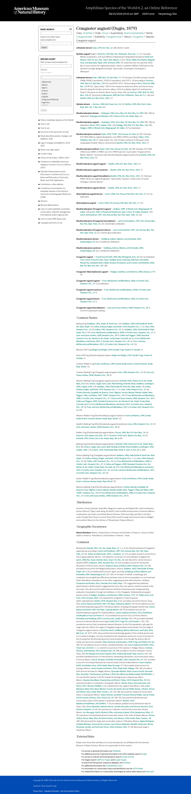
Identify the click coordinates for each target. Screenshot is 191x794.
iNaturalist (150, 772)
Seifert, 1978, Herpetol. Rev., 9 (106, 601)
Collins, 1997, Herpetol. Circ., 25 (108, 330)
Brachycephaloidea (134, 33)
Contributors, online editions (51, 184)
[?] (71, 29)
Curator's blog (46, 154)
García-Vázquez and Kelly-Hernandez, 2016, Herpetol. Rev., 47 (117, 660)
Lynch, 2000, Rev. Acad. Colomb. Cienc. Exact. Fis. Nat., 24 (100, 560)
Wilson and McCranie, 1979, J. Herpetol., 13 (106, 554)
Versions (43, 201)
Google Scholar (128, 757)
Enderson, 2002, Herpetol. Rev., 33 (103, 563)
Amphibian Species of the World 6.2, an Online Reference (131, 8)
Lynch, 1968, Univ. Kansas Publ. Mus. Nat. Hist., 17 (125, 194)
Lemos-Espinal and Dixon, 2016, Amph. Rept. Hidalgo (112, 668)
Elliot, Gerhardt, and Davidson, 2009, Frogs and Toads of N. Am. (129, 642)
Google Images (120, 760)
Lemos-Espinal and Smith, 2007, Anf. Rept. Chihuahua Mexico (106, 604)
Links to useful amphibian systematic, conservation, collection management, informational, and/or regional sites (55, 212)
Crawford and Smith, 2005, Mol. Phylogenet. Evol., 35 (117, 257)
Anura (105, 33)
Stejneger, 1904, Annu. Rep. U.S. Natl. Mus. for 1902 (122, 113)
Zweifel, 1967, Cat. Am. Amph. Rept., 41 (103, 548)
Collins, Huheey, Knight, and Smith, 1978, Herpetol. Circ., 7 (117, 327)
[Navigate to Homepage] (31, 10)
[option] (57, 82)
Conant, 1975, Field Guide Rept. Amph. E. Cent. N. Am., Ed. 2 (116, 450)
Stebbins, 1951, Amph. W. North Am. (102, 324)
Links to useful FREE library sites (53, 219)
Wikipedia (117, 751)
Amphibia (88, 33)
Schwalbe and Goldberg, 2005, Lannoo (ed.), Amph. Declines (102, 619)
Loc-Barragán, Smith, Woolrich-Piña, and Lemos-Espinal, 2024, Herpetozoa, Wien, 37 (118, 712)
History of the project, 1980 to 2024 (54, 158)
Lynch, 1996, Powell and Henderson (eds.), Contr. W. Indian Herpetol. (119, 212)
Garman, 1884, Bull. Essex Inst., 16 (107, 104)
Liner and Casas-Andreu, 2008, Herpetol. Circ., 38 (127, 308)
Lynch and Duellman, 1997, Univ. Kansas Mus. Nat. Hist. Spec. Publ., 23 (109, 215)
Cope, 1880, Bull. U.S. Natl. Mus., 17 (106, 78)
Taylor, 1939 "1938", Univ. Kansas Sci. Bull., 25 (120, 134)
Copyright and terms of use (51, 223)
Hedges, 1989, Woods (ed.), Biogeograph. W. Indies (102, 128)
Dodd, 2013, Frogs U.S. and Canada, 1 (124, 621)
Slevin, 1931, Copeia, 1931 (100, 125)
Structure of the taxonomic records (54, 132)
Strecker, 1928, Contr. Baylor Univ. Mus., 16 (126, 436)
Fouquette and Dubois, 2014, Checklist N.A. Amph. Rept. (99, 583)
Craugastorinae (114, 37)
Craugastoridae (84, 37)
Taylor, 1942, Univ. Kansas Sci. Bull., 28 (115, 149)
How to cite (45, 124)
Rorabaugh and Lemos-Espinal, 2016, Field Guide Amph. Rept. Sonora (114, 654)
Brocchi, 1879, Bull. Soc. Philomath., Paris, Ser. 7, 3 (118, 54)
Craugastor (137, 37)
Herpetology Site (167, 14)
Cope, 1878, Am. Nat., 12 (102, 48)
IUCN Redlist (138, 769)
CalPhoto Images (104, 760)
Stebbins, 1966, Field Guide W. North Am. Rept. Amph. (119, 387)
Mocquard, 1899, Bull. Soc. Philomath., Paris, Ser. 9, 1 (124, 95)
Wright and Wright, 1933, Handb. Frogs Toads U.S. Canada (116, 350)
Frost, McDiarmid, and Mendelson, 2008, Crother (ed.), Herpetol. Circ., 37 (122, 333)
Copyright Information (52, 791)
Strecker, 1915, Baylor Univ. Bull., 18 (91, 436)
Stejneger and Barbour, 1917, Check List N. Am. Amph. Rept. (114, 116)
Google (144, 754)
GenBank (127, 763)
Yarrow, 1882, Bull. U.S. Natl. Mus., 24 (130, 433)
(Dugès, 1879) (106, 29)
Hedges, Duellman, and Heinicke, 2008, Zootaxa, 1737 (133, 272)
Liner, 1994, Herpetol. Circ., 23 (130, 372)
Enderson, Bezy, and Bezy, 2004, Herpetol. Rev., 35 (126, 566)
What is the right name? (50, 150)
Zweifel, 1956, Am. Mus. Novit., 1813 (95, 98)
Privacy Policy (38, 791)
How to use (45, 128)
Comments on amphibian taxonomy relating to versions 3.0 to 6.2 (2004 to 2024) (55, 165)
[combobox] (56, 72)
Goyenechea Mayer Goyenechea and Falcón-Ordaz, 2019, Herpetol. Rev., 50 (114, 680)
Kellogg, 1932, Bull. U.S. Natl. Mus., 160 (132, 125)
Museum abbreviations (49, 205)
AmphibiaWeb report (114, 766)
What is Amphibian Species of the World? (57, 120)
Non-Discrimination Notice (70, 791)
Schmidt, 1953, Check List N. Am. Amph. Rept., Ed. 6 (97, 438)
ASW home (148, 14)
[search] (56, 85)
